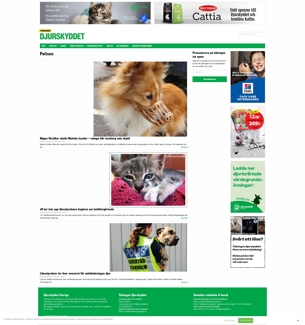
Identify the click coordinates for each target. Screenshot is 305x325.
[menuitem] (43, 45)
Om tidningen (122, 46)
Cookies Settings (229, 320)
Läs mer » (185, 147)
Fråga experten (76, 46)
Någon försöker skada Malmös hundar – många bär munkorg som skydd (85, 138)
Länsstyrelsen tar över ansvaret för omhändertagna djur (75, 273)
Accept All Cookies (245, 320)
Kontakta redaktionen (142, 46)
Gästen (110, 46)
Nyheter (52, 46)
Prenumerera (210, 79)
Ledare (63, 46)
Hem (43, 46)
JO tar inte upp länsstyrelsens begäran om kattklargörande (77, 209)
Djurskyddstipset (95, 46)
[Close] (298, 321)
